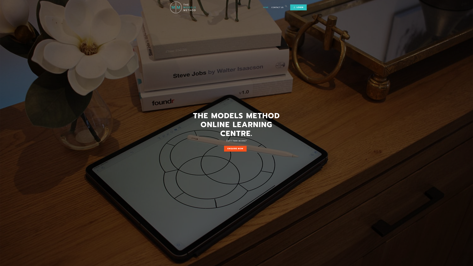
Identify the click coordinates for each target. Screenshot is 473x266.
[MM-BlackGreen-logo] (183, 7)
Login (300, 7)
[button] (286, 7)
